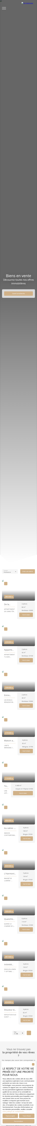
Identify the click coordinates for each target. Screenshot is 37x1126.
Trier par (6, 570)
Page (15, 1032)
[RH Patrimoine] (28, 8)
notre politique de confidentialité (13, 1111)
